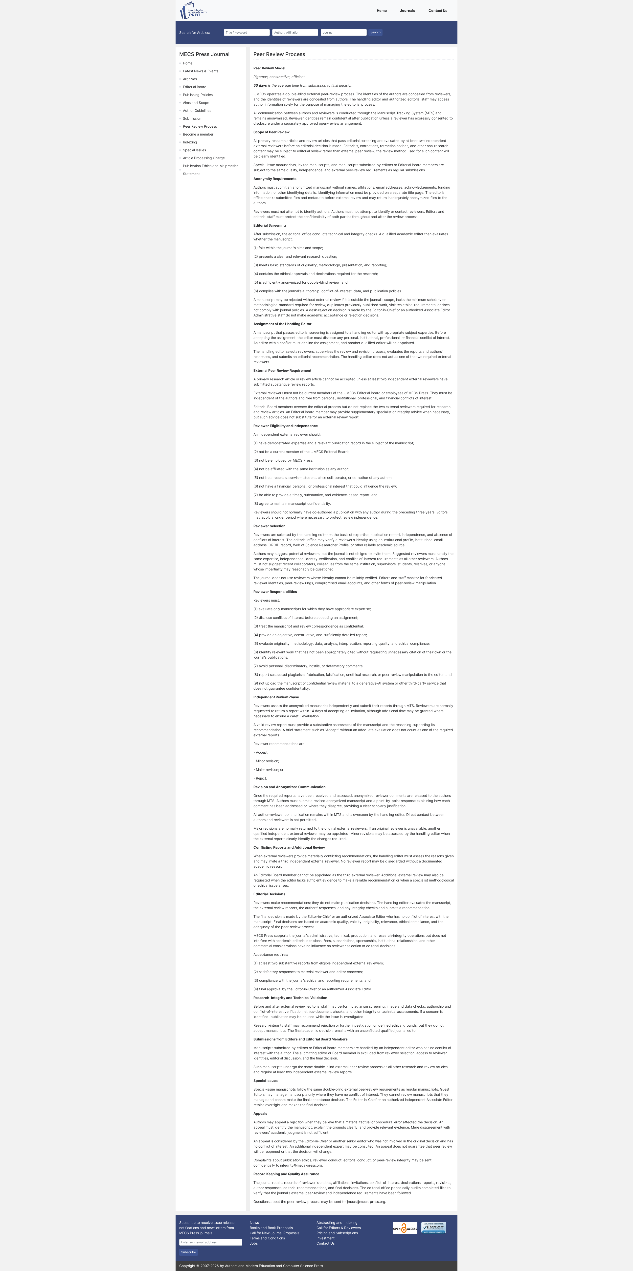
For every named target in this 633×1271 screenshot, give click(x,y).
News (254, 1222)
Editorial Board (194, 87)
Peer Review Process (200, 126)
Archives (190, 79)
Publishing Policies (198, 95)
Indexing (190, 142)
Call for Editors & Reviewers (338, 1228)
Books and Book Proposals (271, 1228)
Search (375, 32)
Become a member (198, 134)
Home (382, 10)
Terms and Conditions (267, 1238)
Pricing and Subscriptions (337, 1233)
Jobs (254, 1243)
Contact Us (439, 10)
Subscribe (188, 1252)
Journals (408, 10)
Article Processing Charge (204, 158)
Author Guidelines (197, 110)
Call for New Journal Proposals (274, 1233)
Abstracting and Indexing (337, 1222)
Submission (192, 118)
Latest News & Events (200, 71)
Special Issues (194, 150)
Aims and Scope (196, 102)
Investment (325, 1238)
